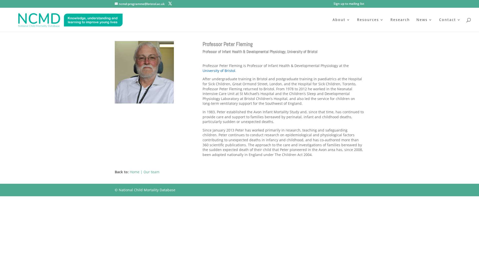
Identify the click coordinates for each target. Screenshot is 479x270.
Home (134, 172)
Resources (368, 20)
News (422, 20)
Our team (151, 172)
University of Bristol (219, 70)
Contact (447, 20)
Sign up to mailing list (349, 4)
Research (400, 20)
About (339, 20)
